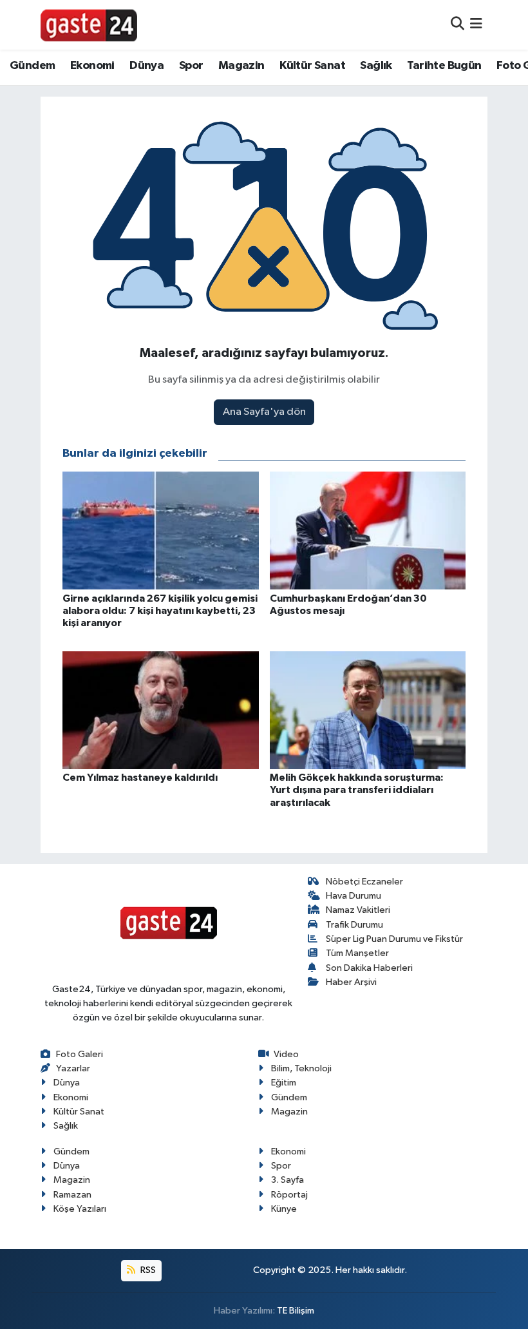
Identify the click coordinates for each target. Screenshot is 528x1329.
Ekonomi (92, 66)
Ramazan (72, 1195)
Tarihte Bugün (444, 66)
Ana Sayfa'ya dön (264, 411)
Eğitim (283, 1082)
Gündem (32, 66)
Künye (284, 1209)
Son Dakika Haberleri (369, 968)
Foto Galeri (79, 1054)
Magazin (241, 66)
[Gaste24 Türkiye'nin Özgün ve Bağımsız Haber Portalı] (89, 24)
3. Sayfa (287, 1180)
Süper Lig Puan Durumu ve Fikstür (394, 939)
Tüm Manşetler (357, 953)
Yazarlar (73, 1068)
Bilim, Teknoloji (301, 1068)
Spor (191, 66)
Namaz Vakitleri (358, 910)
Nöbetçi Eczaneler (364, 881)
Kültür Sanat (312, 66)
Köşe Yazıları (79, 1209)
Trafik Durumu (354, 925)
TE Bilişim (295, 1310)
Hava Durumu (353, 896)
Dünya (146, 66)
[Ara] (457, 24)
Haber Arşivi (351, 982)
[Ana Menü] (476, 24)
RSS (147, 1270)
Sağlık (375, 66)
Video (286, 1054)
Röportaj (289, 1195)
